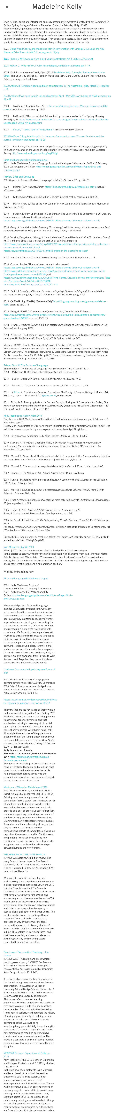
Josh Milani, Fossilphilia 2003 (19, 547)
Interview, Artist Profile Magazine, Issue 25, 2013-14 (31, 284)
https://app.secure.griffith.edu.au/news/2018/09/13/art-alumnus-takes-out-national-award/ (52, 220)
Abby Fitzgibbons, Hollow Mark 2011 (23, 415)
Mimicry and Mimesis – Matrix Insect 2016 (25, 787)
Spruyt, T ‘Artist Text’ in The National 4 (33, 129)
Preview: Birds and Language (19, 176)
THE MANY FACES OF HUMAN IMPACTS (24, 854)
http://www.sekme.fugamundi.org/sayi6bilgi (35, 153)
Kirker (16, 392)
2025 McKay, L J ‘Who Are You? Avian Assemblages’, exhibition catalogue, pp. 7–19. (47, 65)
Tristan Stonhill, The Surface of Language (26, 365)
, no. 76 (49, 395)
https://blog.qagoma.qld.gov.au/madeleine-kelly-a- (71, 186)
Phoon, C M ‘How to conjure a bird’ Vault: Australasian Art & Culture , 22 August (49, 58)
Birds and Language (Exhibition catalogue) (26, 159)
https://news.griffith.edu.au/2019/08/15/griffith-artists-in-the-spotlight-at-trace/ (46, 250)
